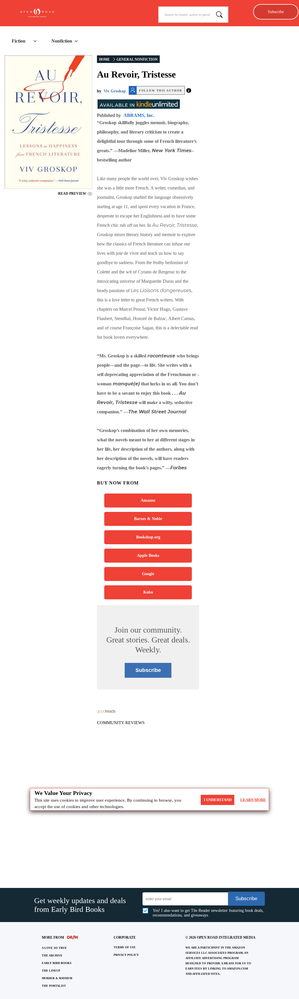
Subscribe (276, 11)
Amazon (148, 500)
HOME (104, 59)
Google (148, 574)
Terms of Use (125, 947)
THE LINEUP (51, 970)
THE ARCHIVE (52, 955)
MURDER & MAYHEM (57, 978)
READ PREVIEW (72, 194)
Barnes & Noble (148, 519)
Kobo (148, 592)
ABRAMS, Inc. (139, 115)
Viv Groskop (115, 91)
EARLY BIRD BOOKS (57, 963)
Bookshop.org (148, 537)
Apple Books (148, 555)
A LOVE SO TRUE (54, 947)
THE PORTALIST (54, 985)
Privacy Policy (126, 954)
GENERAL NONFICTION (137, 59)
